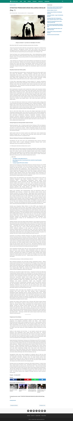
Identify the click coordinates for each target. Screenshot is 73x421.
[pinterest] (27, 380)
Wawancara (47, 1)
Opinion (29, 1)
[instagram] (36, 411)
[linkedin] (39, 411)
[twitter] (20, 380)
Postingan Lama (42, 405)
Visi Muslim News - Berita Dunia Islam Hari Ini (37, 419)
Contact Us (33, 415)
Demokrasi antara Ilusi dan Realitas (53, 34)
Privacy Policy (43, 415)
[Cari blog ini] (62, 1)
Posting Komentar (13, 400)
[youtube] (34, 411)
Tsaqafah (34, 1)
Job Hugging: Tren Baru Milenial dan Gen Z (20, 158)
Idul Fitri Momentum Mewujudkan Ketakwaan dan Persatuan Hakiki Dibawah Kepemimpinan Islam (55, 25)
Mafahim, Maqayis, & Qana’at (52, 10)
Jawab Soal (40, 1)
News (25, 1)
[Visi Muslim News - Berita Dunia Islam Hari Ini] (14, 1)
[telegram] (42, 380)
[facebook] (13, 380)
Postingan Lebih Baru (14, 405)
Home (21, 1)
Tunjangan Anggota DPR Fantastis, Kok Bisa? (20, 162)
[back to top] (71, 419)
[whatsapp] (35, 380)
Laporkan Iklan (37, 415)
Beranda (28, 415)
